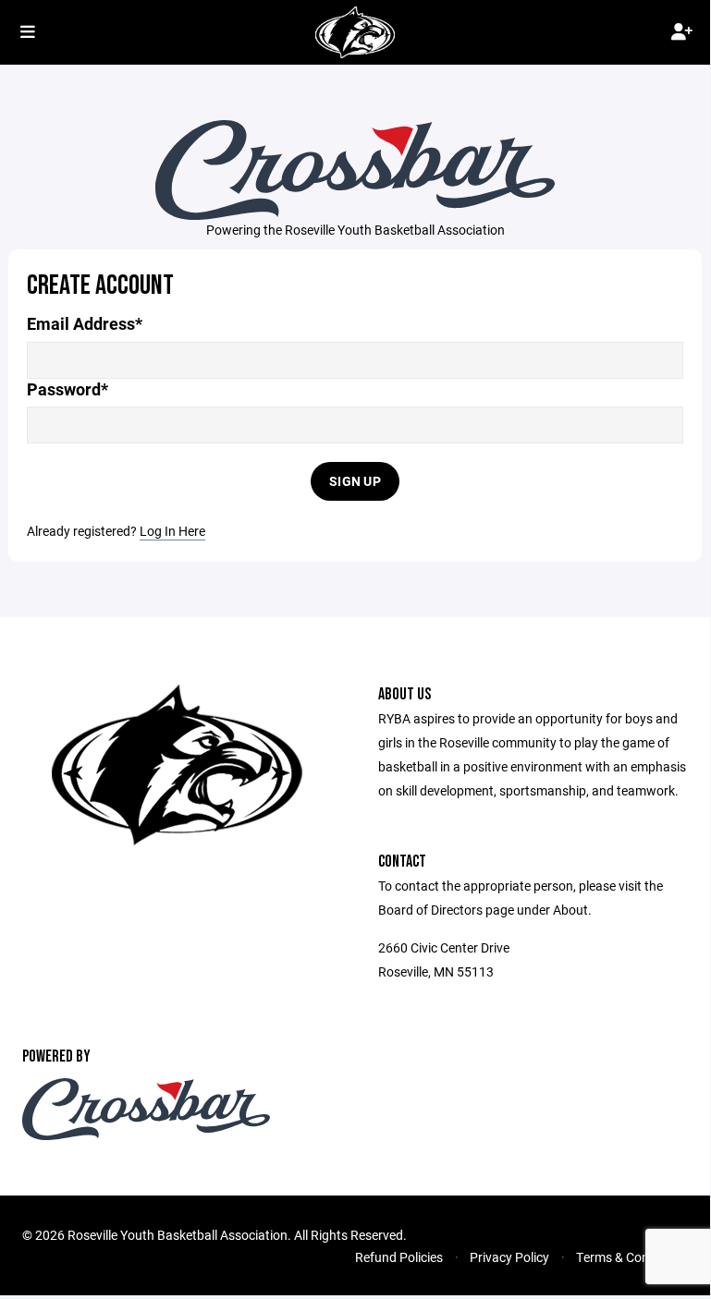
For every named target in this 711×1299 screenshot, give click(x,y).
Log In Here (172, 531)
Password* (67, 389)
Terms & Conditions (632, 1257)
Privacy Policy (509, 1257)
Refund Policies (399, 1257)
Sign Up (355, 481)
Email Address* (84, 323)
